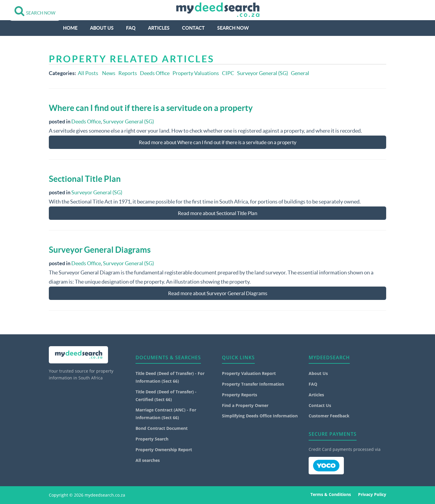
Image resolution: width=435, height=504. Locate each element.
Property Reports (239, 395)
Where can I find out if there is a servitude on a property (151, 108)
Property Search (152, 439)
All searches (148, 460)
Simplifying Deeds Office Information (260, 416)
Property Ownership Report (164, 449)
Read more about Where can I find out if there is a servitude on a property (218, 142)
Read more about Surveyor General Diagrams (217, 293)
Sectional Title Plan (85, 179)
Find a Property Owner (245, 405)
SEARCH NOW (233, 28)
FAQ (131, 28)
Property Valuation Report (249, 373)
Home (70, 28)
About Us (102, 28)
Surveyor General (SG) (262, 73)
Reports (127, 73)
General (300, 73)
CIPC (228, 73)
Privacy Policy (372, 494)
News (108, 73)
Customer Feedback (329, 416)
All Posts (88, 73)
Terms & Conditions (330, 494)
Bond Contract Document (162, 428)
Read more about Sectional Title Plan (217, 213)
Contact (193, 28)
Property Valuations (196, 73)
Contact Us (320, 405)
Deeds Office (155, 73)
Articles (159, 28)
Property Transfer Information (253, 384)
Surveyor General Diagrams (100, 250)
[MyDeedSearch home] (217, 10)
